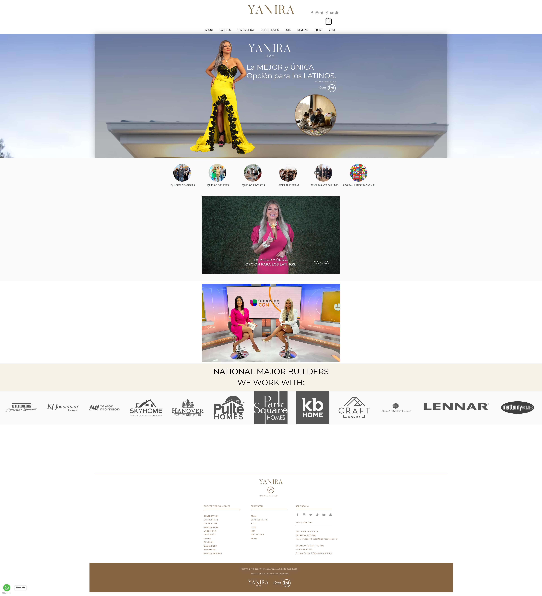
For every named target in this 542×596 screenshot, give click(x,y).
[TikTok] (327, 13)
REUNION (209, 542)
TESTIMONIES (257, 535)
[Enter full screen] (336, 270)
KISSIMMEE (209, 550)
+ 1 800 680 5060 (304, 549)
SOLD (253, 523)
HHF (253, 531)
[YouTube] (332, 13)
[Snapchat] (337, 13)
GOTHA (207, 538)
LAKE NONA (210, 531)
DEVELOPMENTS (259, 520)
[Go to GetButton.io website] (6, 593)
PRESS (254, 538)
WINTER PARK (211, 527)
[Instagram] (317, 13)
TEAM (253, 516)
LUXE (253, 527)
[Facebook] (312, 13)
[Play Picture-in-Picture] (331, 270)
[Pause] (205, 270)
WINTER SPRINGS (213, 553)
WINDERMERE (211, 520)
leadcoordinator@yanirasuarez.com (320, 539)
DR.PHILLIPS (210, 523)
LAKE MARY (210, 535)
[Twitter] (322, 13)
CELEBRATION (211, 516)
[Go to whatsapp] (6, 587)
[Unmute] (210, 270)
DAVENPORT (210, 546)
